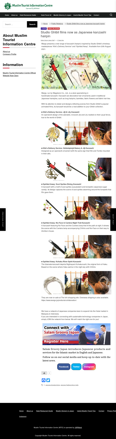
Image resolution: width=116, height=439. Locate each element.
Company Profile (9, 54)
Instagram (89, 366)
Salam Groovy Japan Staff (47, 40)
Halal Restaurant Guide (28, 15)
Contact (96, 15)
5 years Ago (60, 40)
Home (7, 15)
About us (14, 15)
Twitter (76, 366)
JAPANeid (78, 427)
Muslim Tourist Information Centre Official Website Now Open (19, 74)
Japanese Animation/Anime (53, 385)
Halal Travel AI (46, 15)
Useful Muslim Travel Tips (82, 15)
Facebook (64, 366)
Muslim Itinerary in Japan (62, 15)
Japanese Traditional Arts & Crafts (69, 385)
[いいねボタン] (44, 373)
